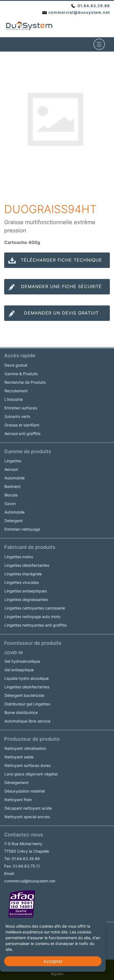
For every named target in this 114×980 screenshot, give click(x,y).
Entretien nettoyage (22, 529)
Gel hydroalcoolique (22, 661)
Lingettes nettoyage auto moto (32, 616)
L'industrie (13, 399)
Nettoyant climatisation (25, 748)
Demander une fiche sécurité (61, 286)
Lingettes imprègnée (23, 573)
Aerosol (11, 469)
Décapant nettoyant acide (28, 808)
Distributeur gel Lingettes (27, 704)
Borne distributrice (21, 712)
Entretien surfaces (20, 408)
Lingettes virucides (21, 582)
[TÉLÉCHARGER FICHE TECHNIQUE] (57, 265)
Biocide (11, 495)
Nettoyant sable (18, 757)
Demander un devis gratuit (61, 313)
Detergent (13, 520)
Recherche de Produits (25, 382)
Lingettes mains (18, 556)
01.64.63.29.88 (93, 5)
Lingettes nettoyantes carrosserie (34, 608)
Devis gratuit (15, 365)
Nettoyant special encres (27, 816)
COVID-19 (13, 652)
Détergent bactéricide (24, 695)
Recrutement (16, 390)
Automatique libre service (27, 721)
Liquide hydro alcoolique (26, 678)
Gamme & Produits (21, 373)
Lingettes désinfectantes (26, 565)
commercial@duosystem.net (78, 12)
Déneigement (16, 782)
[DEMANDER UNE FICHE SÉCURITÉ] (57, 292)
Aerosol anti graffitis (22, 433)
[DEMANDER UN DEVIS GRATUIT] (57, 318)
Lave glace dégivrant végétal (31, 774)
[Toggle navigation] (99, 44)
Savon (10, 503)
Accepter (53, 961)
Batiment (12, 486)
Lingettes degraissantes (26, 599)
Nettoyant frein (18, 799)
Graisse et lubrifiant (21, 425)
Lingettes (12, 460)
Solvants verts (17, 416)
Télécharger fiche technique (61, 260)
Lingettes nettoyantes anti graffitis (35, 625)
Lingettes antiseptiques (25, 591)
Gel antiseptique (19, 669)
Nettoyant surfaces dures (27, 765)
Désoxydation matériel (24, 791)
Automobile (14, 478)
